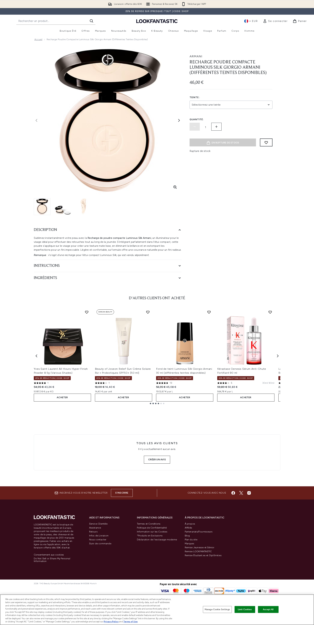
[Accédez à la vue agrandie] (175, 187)
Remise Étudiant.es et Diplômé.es (203, 555)
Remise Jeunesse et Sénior (199, 547)
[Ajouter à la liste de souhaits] (266, 142)
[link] (275, 21)
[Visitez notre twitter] (241, 493)
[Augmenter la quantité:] (216, 127)
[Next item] (277, 356)
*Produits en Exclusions (150, 535)
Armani (196, 56)
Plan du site (191, 539)
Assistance (95, 527)
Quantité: (197, 119)
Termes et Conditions (149, 523)
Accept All (268, 609)
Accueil (38, 39)
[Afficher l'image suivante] (179, 120)
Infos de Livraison (99, 535)
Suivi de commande (100, 543)
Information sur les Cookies (152, 531)
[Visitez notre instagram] (249, 493)
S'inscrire (121, 492)
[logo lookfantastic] (157, 21)
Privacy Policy (111, 621)
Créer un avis (157, 459)
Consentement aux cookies (49, 555)
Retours (93, 531)
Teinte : (195, 97)
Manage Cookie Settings (217, 609)
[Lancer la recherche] (91, 21)
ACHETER (62, 397)
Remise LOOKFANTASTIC (198, 551)
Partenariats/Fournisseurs (199, 531)
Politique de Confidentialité (152, 527)
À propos (190, 523)
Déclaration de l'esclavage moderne (157, 539)
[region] (157, 609)
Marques (189, 543)
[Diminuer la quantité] (195, 127)
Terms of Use (130, 621)
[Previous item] (36, 356)
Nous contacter (97, 539)
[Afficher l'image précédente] (36, 120)
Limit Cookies (245, 609)
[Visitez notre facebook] (233, 493)
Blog (187, 535)
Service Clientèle (98, 523)
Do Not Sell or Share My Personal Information (52, 560)
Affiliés (188, 527)
